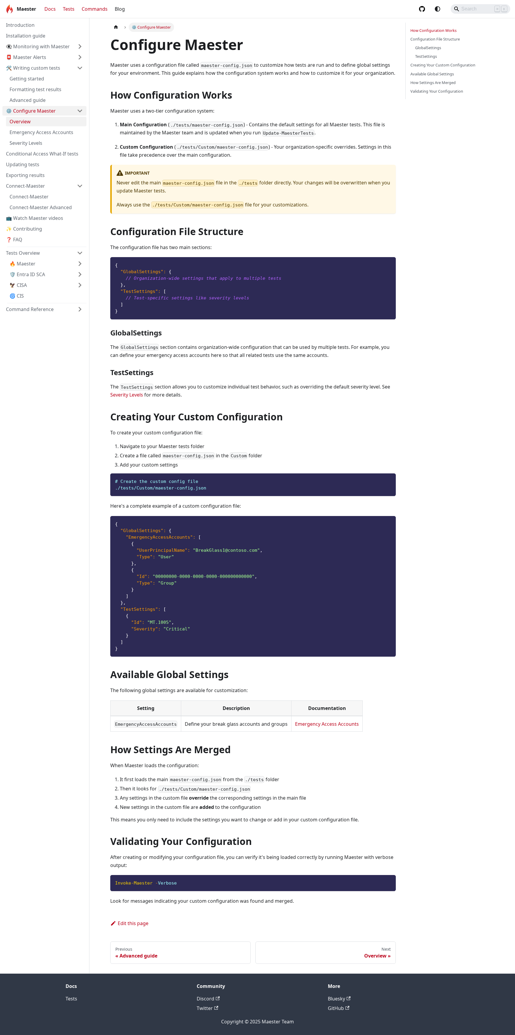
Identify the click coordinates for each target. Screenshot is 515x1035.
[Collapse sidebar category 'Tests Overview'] (79, 253)
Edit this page (133, 923)
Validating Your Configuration (436, 91)
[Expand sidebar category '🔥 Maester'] (79, 263)
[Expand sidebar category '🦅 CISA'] (79, 285)
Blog (120, 9)
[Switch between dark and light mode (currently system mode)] (437, 9)
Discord (205, 998)
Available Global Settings (432, 74)
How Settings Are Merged (433, 82)
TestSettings (426, 56)
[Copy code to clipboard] (388, 264)
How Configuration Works (433, 30)
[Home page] (116, 27)
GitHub (336, 1008)
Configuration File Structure (435, 39)
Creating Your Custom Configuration (442, 65)
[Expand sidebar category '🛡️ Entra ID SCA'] (79, 274)
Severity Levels (126, 394)
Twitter (205, 1008)
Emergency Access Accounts (327, 724)
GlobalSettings (428, 47)
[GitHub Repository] (422, 9)
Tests (69, 9)
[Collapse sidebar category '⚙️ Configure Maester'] (79, 111)
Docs (50, 9)
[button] (44, 46)
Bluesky (336, 998)
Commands (95, 9)
